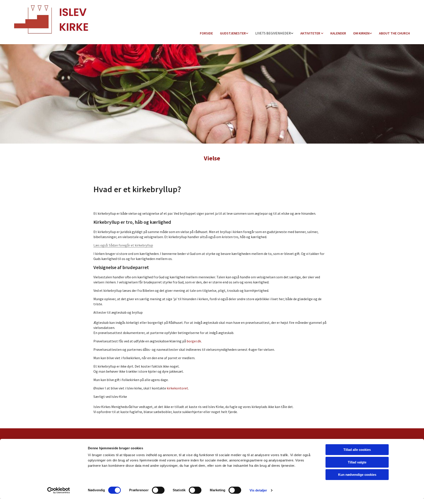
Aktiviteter (310, 33)
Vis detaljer (258, 490)
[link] (234, 33)
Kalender (338, 33)
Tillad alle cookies (357, 450)
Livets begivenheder (273, 33)
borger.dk (194, 341)
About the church (394, 33)
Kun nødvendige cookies (357, 474)
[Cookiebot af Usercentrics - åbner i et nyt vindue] (58, 490)
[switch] (158, 490)
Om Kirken (361, 33)
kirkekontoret (177, 388)
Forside (206, 33)
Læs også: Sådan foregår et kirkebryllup (123, 245)
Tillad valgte (357, 462)
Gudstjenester (233, 33)
